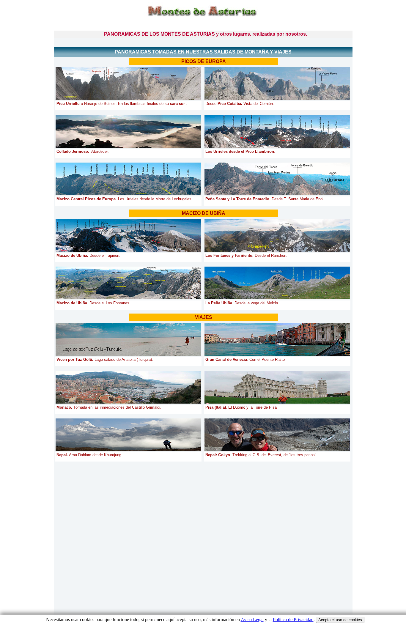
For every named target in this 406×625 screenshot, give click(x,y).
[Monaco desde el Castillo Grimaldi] (128, 387)
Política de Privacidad (293, 619)
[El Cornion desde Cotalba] (277, 83)
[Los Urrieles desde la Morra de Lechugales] (128, 179)
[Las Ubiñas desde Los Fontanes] (128, 283)
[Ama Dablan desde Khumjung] (128, 434)
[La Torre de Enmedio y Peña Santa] (277, 179)
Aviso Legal (252, 619)
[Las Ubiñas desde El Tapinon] (128, 235)
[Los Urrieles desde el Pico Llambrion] (277, 131)
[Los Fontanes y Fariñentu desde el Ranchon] (277, 235)
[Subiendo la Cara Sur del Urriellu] (128, 83)
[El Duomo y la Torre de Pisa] (277, 387)
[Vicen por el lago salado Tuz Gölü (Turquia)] (128, 339)
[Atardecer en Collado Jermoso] (128, 131)
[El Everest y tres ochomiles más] (277, 434)
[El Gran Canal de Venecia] (277, 339)
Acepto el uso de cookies (340, 620)
